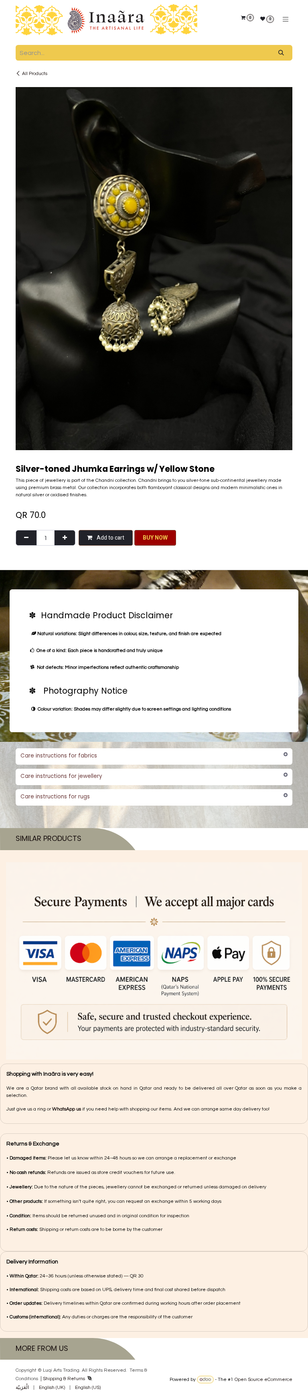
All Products (34, 73)
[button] (155, 182)
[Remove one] (26, 182)
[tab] (154, 400)
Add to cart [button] (109, 182)
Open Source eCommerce (263, 1379)
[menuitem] (22, 1388)
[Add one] (64, 182)
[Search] (281, 53)
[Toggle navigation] (285, 19)
